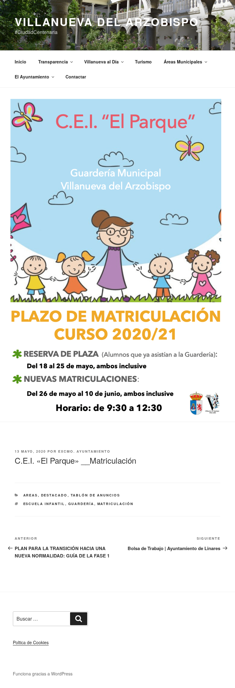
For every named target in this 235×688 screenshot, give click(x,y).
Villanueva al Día (101, 62)
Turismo (143, 62)
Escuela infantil (44, 503)
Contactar (75, 77)
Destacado (54, 495)
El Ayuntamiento (32, 77)
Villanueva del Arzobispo (107, 21)
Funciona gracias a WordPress (43, 674)
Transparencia (53, 62)
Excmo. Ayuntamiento (84, 451)
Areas (30, 495)
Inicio (20, 62)
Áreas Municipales (183, 62)
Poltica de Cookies (31, 642)
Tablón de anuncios (95, 495)
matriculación (115, 503)
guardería (81, 503)
